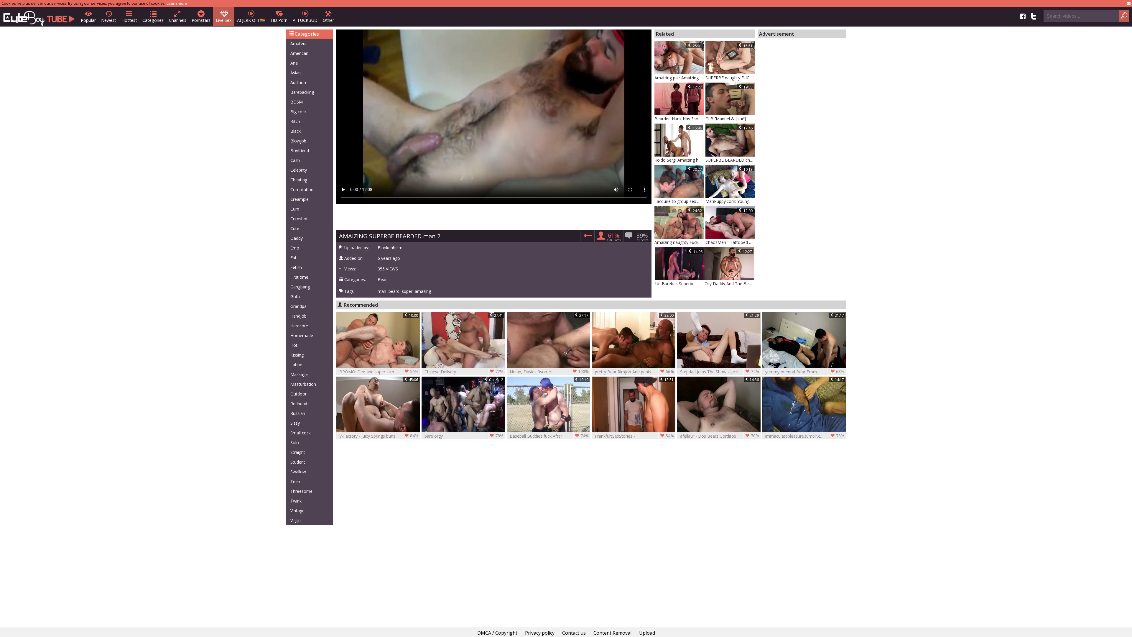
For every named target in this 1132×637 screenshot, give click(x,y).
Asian (295, 72)
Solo (294, 442)
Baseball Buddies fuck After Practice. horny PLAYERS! (549, 436)
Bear (382, 280)
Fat (293, 257)
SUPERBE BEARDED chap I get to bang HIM (730, 160)
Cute (294, 228)
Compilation (301, 189)
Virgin (295, 520)
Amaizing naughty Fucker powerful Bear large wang (679, 242)
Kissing (297, 355)
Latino (296, 364)
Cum (294, 209)
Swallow (298, 472)
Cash (295, 160)
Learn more (177, 3)
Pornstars (201, 20)
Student (297, 462)
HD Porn (279, 20)
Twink (296, 501)
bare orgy (464, 436)
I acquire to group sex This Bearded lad (679, 201)
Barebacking (302, 92)
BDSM (296, 102)
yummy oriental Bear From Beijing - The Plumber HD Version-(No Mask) (804, 372)
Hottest (129, 20)
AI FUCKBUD (305, 20)
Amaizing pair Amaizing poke (679, 78)
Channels (177, 20)
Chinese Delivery (464, 372)
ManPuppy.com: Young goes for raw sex (730, 201)
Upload (647, 633)
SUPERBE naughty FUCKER (730, 78)
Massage (299, 374)
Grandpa (298, 306)
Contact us (574, 633)
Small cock (300, 433)
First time (299, 277)
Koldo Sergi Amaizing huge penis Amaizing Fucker (679, 160)
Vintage (297, 510)
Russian (297, 413)
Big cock (298, 111)
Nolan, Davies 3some (549, 372)
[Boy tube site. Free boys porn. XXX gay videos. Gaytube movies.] (39, 17)
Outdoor (298, 394)
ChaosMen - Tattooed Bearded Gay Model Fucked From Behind (730, 242)
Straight (297, 452)
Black (295, 131)
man (382, 291)
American (299, 53)
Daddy (296, 238)
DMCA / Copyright (497, 633)
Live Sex (224, 20)
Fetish (296, 267)
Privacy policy (540, 633)
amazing (423, 291)
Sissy (295, 423)
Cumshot (299, 218)
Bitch (295, 121)
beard (394, 291)
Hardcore (299, 326)
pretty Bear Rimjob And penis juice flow (634, 372)
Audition (298, 82)
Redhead (298, 403)
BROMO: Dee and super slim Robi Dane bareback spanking (378, 372)
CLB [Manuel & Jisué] (725, 119)
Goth (295, 296)
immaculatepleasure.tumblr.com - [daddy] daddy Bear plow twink (804, 436)
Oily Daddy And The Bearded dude (729, 283)
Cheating (298, 180)
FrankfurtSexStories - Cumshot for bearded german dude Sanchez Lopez (634, 436)
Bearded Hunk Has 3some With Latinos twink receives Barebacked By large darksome (679, 119)
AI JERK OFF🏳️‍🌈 (251, 20)
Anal (294, 63)
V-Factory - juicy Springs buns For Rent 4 (378, 436)
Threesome (301, 491)
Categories (153, 20)
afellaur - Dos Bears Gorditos (719, 436)
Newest (108, 20)
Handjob (298, 316)
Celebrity (298, 170)
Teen (295, 481)
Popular (88, 20)
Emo (294, 248)
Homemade (301, 335)
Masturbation (303, 384)
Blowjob (298, 141)
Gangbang (300, 287)
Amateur (298, 43)
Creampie (299, 199)
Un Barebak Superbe (675, 283)
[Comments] (587, 237)
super (407, 291)
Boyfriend (299, 150)
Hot (293, 345)
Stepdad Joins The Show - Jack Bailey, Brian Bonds (719, 372)
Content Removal (612, 633)
